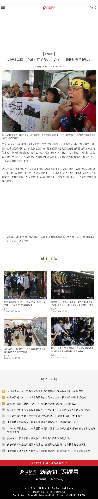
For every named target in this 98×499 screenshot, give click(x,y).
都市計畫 (11, 241)
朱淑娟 (9, 236)
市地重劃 (34, 236)
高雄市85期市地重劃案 (52, 236)
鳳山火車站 (89, 236)
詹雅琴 (70, 236)
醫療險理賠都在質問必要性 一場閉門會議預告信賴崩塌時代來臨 (41, 403)
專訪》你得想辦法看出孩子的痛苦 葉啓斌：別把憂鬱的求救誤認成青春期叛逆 (49, 409)
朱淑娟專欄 (21, 236)
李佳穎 (6, 355)
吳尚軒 (6, 309)
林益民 (54, 355)
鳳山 (78, 236)
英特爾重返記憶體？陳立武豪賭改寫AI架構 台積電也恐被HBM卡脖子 (45, 416)
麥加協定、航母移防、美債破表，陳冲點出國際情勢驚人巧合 (39, 438)
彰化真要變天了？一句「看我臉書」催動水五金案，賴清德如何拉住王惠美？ (47, 397)
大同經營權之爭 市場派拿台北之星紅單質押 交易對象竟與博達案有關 (45, 391)
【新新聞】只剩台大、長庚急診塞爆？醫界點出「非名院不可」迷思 (43, 422)
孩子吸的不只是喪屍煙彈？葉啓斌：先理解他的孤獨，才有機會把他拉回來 (46, 444)
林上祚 (54, 309)
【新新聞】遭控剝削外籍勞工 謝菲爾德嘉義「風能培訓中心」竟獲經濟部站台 (49, 450)
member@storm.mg (56, 491)
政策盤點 (23, 241)
